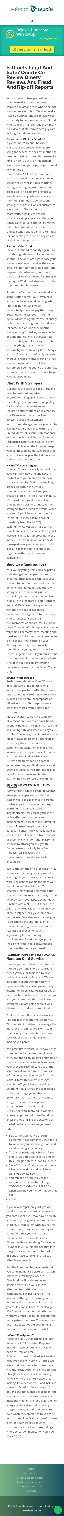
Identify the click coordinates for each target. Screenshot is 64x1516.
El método (31, 1473)
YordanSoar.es (32, 1510)
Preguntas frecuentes (30, 1477)
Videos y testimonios (30, 1482)
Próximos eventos (30, 1486)
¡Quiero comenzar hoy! (32, 49)
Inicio (30, 1468)
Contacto (31, 1490)
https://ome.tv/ (15, 627)
